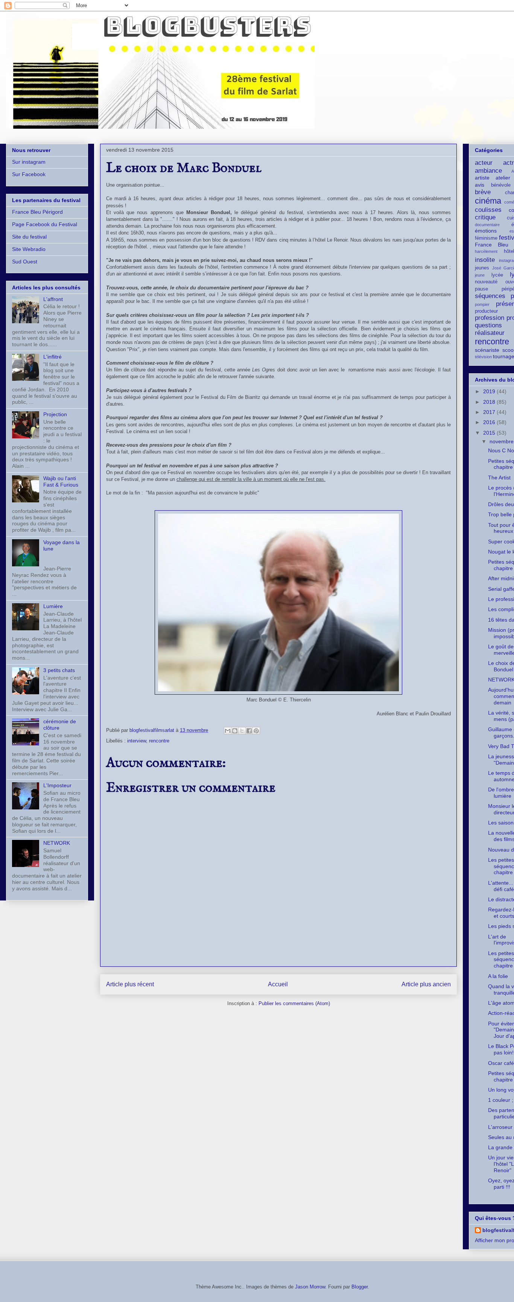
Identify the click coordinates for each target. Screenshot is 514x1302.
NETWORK (56, 843)
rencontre (159, 741)
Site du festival (29, 237)
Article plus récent (130, 984)
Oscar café (501, 1063)
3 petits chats (59, 670)
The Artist (499, 478)
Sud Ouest (24, 262)
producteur (486, 311)
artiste (482, 178)
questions (488, 325)
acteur (484, 162)
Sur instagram (29, 162)
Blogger (359, 1287)
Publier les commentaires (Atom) (294, 1003)
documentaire (487, 224)
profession (489, 317)
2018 (490, 402)
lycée (497, 275)
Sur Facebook (29, 174)
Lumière (53, 606)
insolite (485, 259)
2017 (490, 412)
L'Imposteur (57, 785)
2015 (490, 433)
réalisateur (490, 332)
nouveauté (486, 281)
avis (479, 185)
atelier (503, 178)
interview (136, 741)
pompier (482, 304)
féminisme (486, 238)
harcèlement (486, 251)
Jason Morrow (310, 1287)
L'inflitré (52, 357)
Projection (55, 414)
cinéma (488, 200)
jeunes (482, 268)
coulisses (488, 209)
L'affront (53, 299)
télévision (483, 356)
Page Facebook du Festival (44, 224)
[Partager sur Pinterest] (256, 731)
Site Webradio (29, 249)
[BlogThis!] (235, 731)
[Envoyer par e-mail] (227, 731)
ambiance (488, 170)
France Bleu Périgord (37, 212)
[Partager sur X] (242, 731)
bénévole (501, 185)
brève (483, 192)
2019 (490, 391)
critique (485, 217)
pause (481, 289)
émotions (486, 231)
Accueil (278, 984)
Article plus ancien (426, 984)
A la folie (498, 976)
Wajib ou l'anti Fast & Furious (60, 481)
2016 (490, 422)
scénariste (487, 350)
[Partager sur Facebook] (249, 731)
